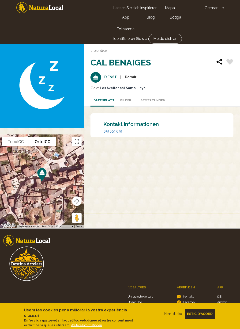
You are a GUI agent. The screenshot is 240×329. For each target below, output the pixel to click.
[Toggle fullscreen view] (77, 141)
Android (222, 302)
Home (39, 7)
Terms (79, 226)
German (211, 8)
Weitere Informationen (86, 325)
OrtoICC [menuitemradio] (42, 141)
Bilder (125, 100)
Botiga (175, 17)
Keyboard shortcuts (29, 226)
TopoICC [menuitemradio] (16, 141)
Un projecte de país (140, 296)
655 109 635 (113, 131)
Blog (150, 17)
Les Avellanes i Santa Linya (123, 88)
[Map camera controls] (77, 201)
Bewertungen (150, 100)
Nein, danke (173, 314)
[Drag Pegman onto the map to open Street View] (77, 218)
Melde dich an (165, 38)
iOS (219, 296)
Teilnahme (126, 29)
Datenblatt (104, 100)
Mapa (170, 8)
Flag (229, 62)
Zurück (100, 51)
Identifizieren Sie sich (131, 38)
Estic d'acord (200, 314)
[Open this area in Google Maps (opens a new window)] (9, 225)
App (125, 17)
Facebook (189, 302)
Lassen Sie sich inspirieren (135, 8)
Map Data (47, 226)
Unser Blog (135, 302)
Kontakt (188, 296)
